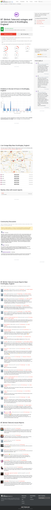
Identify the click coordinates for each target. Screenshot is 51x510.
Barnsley (9, 149)
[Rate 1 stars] (38, 54)
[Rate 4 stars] (44, 54)
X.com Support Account (40, 20)
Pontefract (20, 149)
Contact (35, 1)
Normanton (5, 149)
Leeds (2, 149)
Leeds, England (30, 289)
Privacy (31, 1)
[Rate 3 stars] (42, 54)
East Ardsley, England (28, 341)
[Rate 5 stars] (46, 54)
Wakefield (14, 149)
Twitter (31, 497)
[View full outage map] (17, 162)
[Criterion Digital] (25, 507)
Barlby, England (28, 293)
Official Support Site (39, 23)
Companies (22, 1)
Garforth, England (7, 330)
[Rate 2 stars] (40, 54)
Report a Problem (9, 34)
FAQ (27, 1)
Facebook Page (39, 21)
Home (17, 1)
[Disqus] (17, 243)
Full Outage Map (25, 34)
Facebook (32, 499)
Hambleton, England (8, 413)
